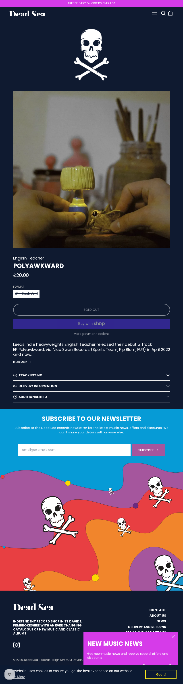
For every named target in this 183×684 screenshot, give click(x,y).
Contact (157, 610)
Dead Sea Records (37, 660)
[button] (163, 13)
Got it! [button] (161, 674)
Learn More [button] (16, 677)
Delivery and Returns (147, 627)
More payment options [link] (91, 334)
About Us (158, 615)
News (161, 621)
